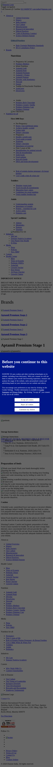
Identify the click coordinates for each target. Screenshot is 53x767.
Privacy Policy (17, 392)
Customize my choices (27, 409)
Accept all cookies (27, 400)
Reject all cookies (27, 404)
